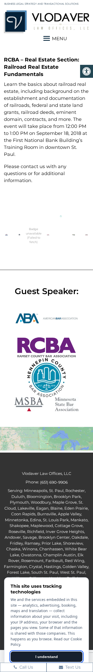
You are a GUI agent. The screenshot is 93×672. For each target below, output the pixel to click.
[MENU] (46, 39)
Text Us (72, 667)
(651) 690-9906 (54, 482)
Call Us (25, 667)
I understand (46, 657)
